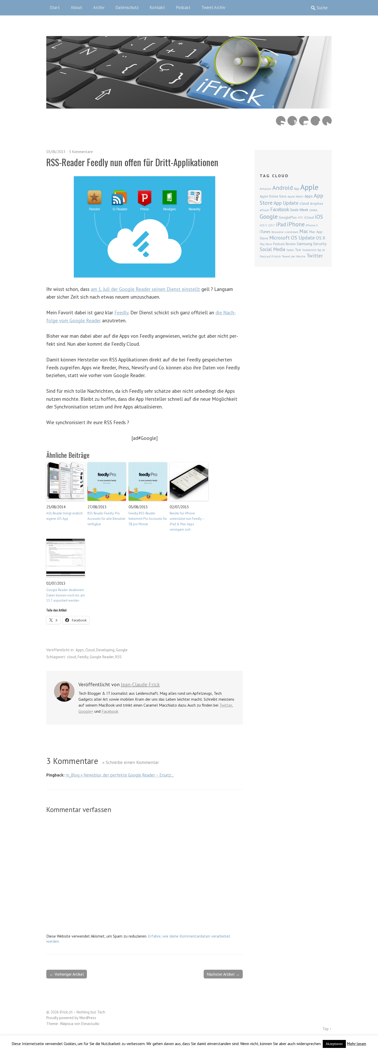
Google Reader (102, 656)
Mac (303, 231)
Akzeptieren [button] (334, 1044)
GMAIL (313, 210)
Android (282, 187)
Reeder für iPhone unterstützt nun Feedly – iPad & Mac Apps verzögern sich (187, 521)
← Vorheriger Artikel (66, 974)
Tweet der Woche (293, 256)
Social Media (272, 249)
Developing (105, 649)
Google (122, 649)
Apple (309, 187)
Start (55, 7)
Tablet (290, 250)
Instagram (304, 121)
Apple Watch (295, 196)
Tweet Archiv (213, 7)
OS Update (303, 237)
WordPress (87, 1017)
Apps (80, 649)
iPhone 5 (312, 225)
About (76, 7)
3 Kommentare (81, 151)
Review (291, 244)
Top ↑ (327, 1028)
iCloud (309, 217)
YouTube (292, 121)
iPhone (296, 224)
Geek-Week (299, 209)
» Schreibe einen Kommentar (130, 762)
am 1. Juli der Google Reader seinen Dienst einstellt (145, 289)
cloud (71, 656)
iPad (281, 224)
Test (298, 250)
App (296, 188)
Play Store (266, 244)
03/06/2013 (55, 151)
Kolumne (278, 232)
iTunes (265, 231)
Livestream (291, 232)
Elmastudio (90, 1023)
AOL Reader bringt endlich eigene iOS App (64, 516)
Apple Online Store (273, 196)
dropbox (316, 203)
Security (320, 243)
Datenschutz (127, 7)
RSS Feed (280, 121)
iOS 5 (263, 225)
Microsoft (279, 238)
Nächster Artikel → (223, 974)
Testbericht (309, 250)
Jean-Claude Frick (140, 684)
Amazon (265, 189)
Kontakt (157, 7)
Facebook (315, 121)
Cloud (90, 649)
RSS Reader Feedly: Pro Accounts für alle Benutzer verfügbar (106, 518)
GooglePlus (288, 217)
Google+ (85, 711)
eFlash (264, 210)
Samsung (304, 243)
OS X (320, 238)
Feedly (121, 312)
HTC (300, 217)
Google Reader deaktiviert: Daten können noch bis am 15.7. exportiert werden (65, 595)
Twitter (327, 121)
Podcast (183, 7)
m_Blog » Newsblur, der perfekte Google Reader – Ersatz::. (120, 775)
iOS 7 (271, 225)
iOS (319, 216)
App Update (286, 203)
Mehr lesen (356, 1043)
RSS (118, 656)
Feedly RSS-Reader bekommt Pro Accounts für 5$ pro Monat (148, 518)
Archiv (98, 7)
